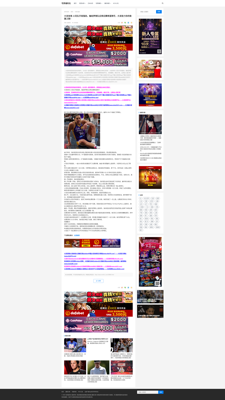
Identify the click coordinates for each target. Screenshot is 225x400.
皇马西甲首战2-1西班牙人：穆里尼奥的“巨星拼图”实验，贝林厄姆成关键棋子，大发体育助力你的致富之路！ (121, 355)
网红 (152, 218)
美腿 (152, 221)
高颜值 (158, 227)
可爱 (146, 201)
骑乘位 (151, 227)
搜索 (159, 11)
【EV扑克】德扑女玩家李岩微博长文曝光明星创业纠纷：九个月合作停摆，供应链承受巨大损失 (121, 378)
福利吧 (69, 22)
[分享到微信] (125, 22)
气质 (141, 212)
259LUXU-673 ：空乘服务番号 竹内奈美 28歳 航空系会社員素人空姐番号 (151, 149)
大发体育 (77, 235)
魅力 (141, 230)
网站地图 (79, 395)
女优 (141, 204)
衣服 (146, 224)
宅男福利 (98, 3)
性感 (146, 210)
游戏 (151, 212)
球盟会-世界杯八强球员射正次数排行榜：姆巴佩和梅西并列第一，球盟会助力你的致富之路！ (150, 138)
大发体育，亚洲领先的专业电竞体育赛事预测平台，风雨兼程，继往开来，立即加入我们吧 (92, 92)
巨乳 (157, 207)
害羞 (156, 204)
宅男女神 (81, 3)
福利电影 (107, 3)
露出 (156, 224)
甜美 (141, 215)
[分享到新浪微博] (122, 22)
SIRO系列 (146, 198)
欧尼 (156, 210)
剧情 (158, 198)
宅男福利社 (66, 3)
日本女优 (90, 3)
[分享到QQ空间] (131, 22)
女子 (146, 204)
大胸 (157, 201)
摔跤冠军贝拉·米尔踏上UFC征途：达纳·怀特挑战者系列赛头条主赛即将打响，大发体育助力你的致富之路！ (75, 378)
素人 (141, 218)
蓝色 (141, 224)
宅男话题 (77, 11)
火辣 (156, 212)
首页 (75, 3)
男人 (146, 215)
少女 (147, 207)
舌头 (157, 221)
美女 (141, 221)
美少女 (146, 221)
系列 (156, 215)
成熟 (151, 210)
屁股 (152, 207)
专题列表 (74, 391)
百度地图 (84, 395)
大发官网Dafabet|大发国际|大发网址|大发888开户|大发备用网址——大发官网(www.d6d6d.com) (94, 269)
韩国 (141, 227)
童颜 (151, 215)
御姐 (141, 210)
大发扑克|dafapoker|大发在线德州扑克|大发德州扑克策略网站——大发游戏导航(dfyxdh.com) (93, 258)
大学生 (151, 201)
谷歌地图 (89, 395)
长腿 (151, 224)
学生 (151, 204)
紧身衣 (146, 218)
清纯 (146, 212)
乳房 (153, 198)
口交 (141, 201)
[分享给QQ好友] (128, 22)
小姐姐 (142, 207)
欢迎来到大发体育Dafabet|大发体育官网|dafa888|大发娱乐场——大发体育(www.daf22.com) (93, 266)
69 (140, 198)
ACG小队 (116, 3)
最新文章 (68, 391)
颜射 (146, 227)
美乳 (157, 218)
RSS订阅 (80, 391)
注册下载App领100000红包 (91, 391)
